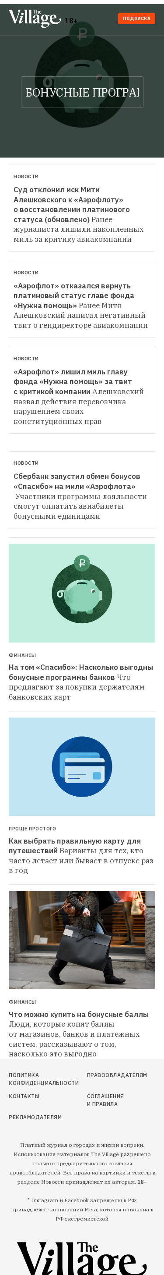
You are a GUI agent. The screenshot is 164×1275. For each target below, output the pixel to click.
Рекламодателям (30, 1117)
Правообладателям (106, 1075)
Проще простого (32, 829)
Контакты (24, 1096)
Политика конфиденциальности (30, 1079)
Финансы (22, 655)
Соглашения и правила (105, 1100)
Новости (26, 176)
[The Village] (37, 19)
